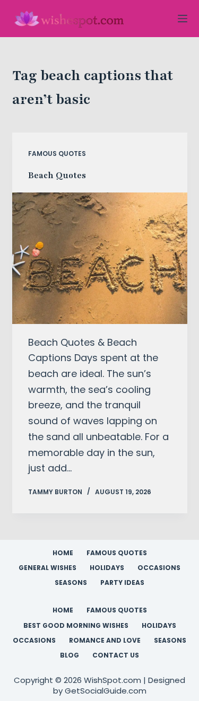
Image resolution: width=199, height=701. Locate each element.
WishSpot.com (113, 680)
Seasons (71, 583)
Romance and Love (105, 640)
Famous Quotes (57, 153)
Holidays (107, 568)
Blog (69, 655)
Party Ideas (122, 583)
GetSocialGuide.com (105, 690)
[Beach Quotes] (99, 258)
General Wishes (47, 568)
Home (63, 553)
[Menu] (182, 18)
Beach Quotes (57, 175)
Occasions (158, 568)
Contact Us (115, 655)
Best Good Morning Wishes (75, 625)
